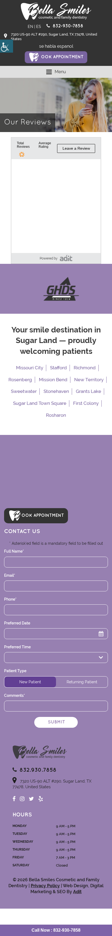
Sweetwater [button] (24, 391)
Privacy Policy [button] (45, 885)
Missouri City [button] (29, 367)
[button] (6, 46)
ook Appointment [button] (62, 57)
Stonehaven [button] (56, 391)
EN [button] (30, 26)
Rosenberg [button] (20, 379)
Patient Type (15, 671)
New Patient (30, 682)
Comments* (14, 695)
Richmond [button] (85, 367)
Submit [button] (56, 722)
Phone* (10, 599)
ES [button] (38, 26)
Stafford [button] (58, 367)
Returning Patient (82, 682)
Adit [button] (77, 891)
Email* (9, 575)
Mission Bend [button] (53, 379)
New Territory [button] (89, 379)
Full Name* (14, 551)
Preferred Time (17, 647)
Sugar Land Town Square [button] (39, 403)
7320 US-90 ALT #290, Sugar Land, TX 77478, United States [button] (54, 36)
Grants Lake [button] (88, 391)
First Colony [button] (86, 403)
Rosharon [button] (56, 415)
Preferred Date (17, 623)
